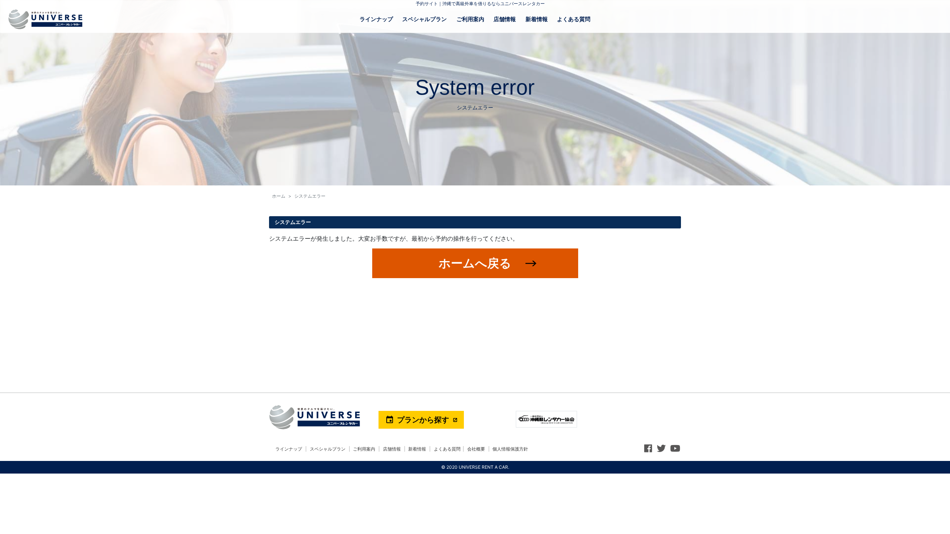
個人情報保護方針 (510, 449)
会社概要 (476, 449)
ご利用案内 (470, 19)
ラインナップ (376, 19)
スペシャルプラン (424, 19)
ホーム (278, 196)
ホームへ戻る (475, 263)
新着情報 (536, 19)
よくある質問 (573, 19)
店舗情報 (505, 19)
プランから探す (417, 419)
